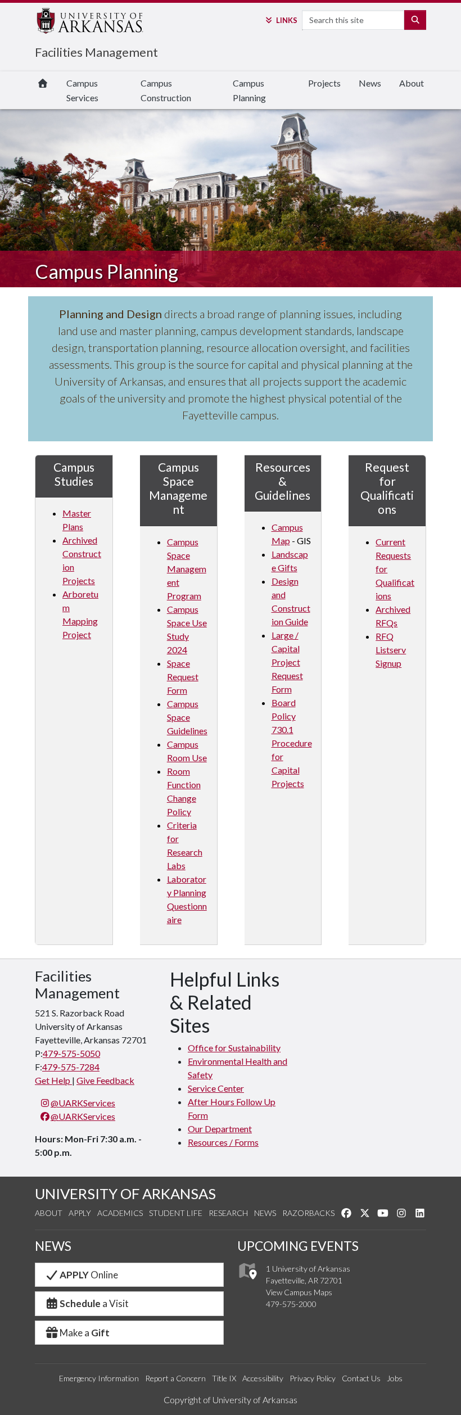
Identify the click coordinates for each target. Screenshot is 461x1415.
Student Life (175, 1213)
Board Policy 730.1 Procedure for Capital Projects (292, 743)
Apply (80, 1213)
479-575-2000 (291, 1304)
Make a (85, 1333)
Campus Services (82, 90)
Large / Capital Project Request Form (287, 662)
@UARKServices (83, 1102)
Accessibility (262, 1378)
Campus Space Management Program (186, 568)
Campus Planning (249, 90)
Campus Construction (166, 90)
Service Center (216, 1088)
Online (89, 1275)
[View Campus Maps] (247, 1282)
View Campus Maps (299, 1292)
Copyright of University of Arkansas (230, 1399)
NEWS (53, 1246)
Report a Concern (175, 1378)
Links (286, 20)
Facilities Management (96, 52)
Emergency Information (99, 1378)
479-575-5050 (71, 1053)
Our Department (220, 1128)
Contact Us (361, 1378)
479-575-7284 (71, 1066)
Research (228, 1213)
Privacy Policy (313, 1378)
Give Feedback (105, 1080)
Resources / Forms (223, 1142)
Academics (120, 1213)
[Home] (42, 83)
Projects (324, 83)
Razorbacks (308, 1213)
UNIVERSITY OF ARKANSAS (125, 1193)
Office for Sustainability (234, 1047)
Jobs (395, 1378)
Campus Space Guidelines (187, 717)
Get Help (53, 1080)
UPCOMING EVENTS (298, 1246)
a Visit (94, 1303)
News (370, 83)
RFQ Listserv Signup (391, 649)
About (411, 83)
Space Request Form (182, 676)
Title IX (224, 1378)
